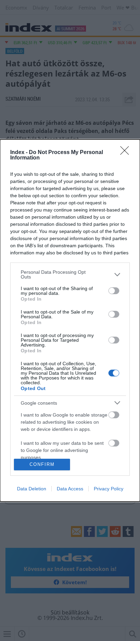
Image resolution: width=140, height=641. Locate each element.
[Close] (126, 152)
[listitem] (70, 274)
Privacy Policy (108, 488)
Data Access (70, 488)
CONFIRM (42, 464)
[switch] (113, 290)
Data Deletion (31, 488)
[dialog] (70, 320)
